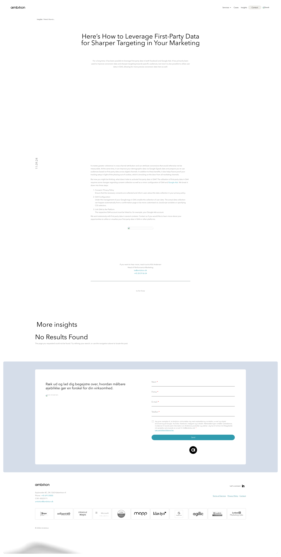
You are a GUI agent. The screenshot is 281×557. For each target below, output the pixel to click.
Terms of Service (219, 496)
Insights (244, 7)
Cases (236, 7)
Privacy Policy (233, 496)
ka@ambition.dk (140, 270)
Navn (155, 382)
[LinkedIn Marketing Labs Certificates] (236, 513)
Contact (255, 7)
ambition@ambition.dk (44, 501)
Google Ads (173, 182)
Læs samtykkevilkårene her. (164, 430)
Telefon (155, 412)
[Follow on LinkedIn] (243, 486)
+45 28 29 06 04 (140, 273)
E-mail (155, 402)
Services (225, 7)
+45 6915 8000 (47, 495)
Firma (155, 392)
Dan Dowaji (141, 291)
